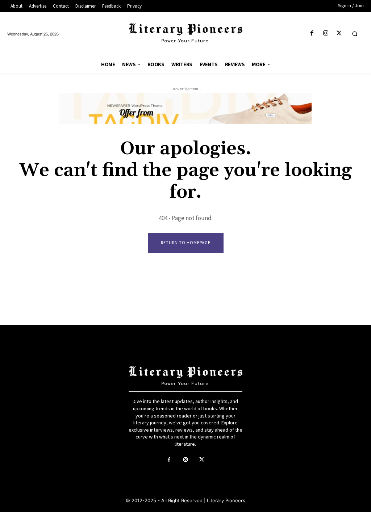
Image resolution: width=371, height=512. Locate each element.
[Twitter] (339, 33)
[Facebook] (312, 33)
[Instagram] (325, 33)
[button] (355, 34)
